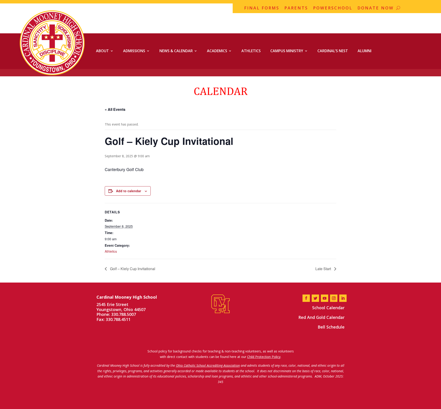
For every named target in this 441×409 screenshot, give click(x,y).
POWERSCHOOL (332, 8)
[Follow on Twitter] (315, 298)
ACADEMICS (217, 50)
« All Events (115, 109)
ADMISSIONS (134, 50)
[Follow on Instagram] (333, 298)
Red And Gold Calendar (321, 317)
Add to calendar (128, 191)
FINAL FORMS (261, 8)
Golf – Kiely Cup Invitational (132, 268)
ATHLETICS (251, 50)
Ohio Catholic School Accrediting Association (208, 365)
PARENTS (296, 8)
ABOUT (102, 50)
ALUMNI (364, 50)
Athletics (111, 251)
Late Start (323, 268)
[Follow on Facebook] (306, 298)
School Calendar (328, 307)
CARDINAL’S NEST (332, 50)
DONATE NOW (375, 8)
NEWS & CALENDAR (176, 50)
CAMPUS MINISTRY (286, 50)
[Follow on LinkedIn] (343, 298)
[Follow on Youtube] (324, 298)
